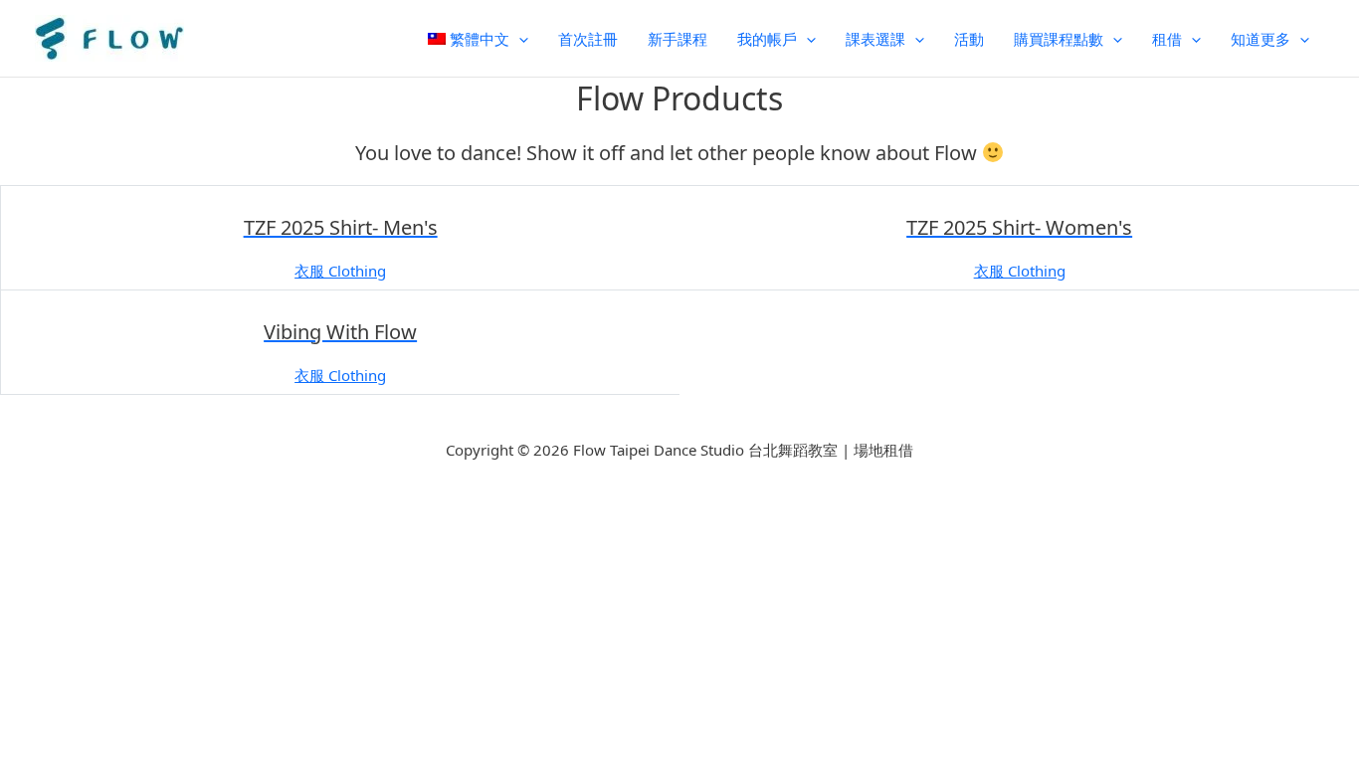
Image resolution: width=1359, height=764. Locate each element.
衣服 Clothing (340, 271)
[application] (518, 39)
